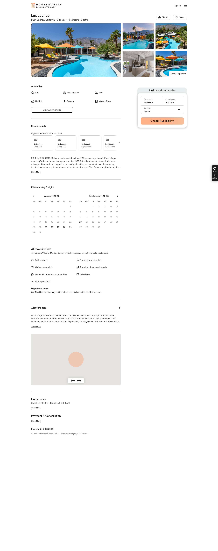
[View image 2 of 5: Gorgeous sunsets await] (138, 36)
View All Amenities (52, 110)
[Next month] (117, 196)
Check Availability (162, 121)
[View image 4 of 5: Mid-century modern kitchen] (138, 64)
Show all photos (178, 73)
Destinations (42, 434)
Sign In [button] (178, 5)
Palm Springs (73, 434)
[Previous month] (33, 196)
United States (53, 434)
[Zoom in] (73, 381)
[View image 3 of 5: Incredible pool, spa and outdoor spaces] (171, 36)
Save (181, 17)
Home (33, 434)
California (63, 434)
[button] (45, 227)
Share (164, 17)
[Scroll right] (119, 142)
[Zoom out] (79, 381)
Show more (36, 172)
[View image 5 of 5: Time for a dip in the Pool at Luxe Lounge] (171, 64)
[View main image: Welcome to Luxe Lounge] (76, 50)
